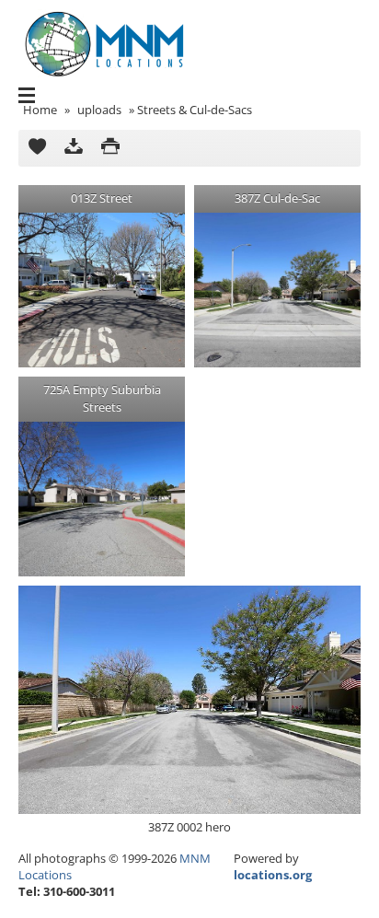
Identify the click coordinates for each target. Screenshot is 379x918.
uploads (99, 109)
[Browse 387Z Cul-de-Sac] (277, 290)
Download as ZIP (73, 148)
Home (40, 109)
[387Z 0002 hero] (189, 700)
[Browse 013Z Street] (101, 290)
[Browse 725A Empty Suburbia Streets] (101, 499)
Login (355, 60)
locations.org (273, 874)
